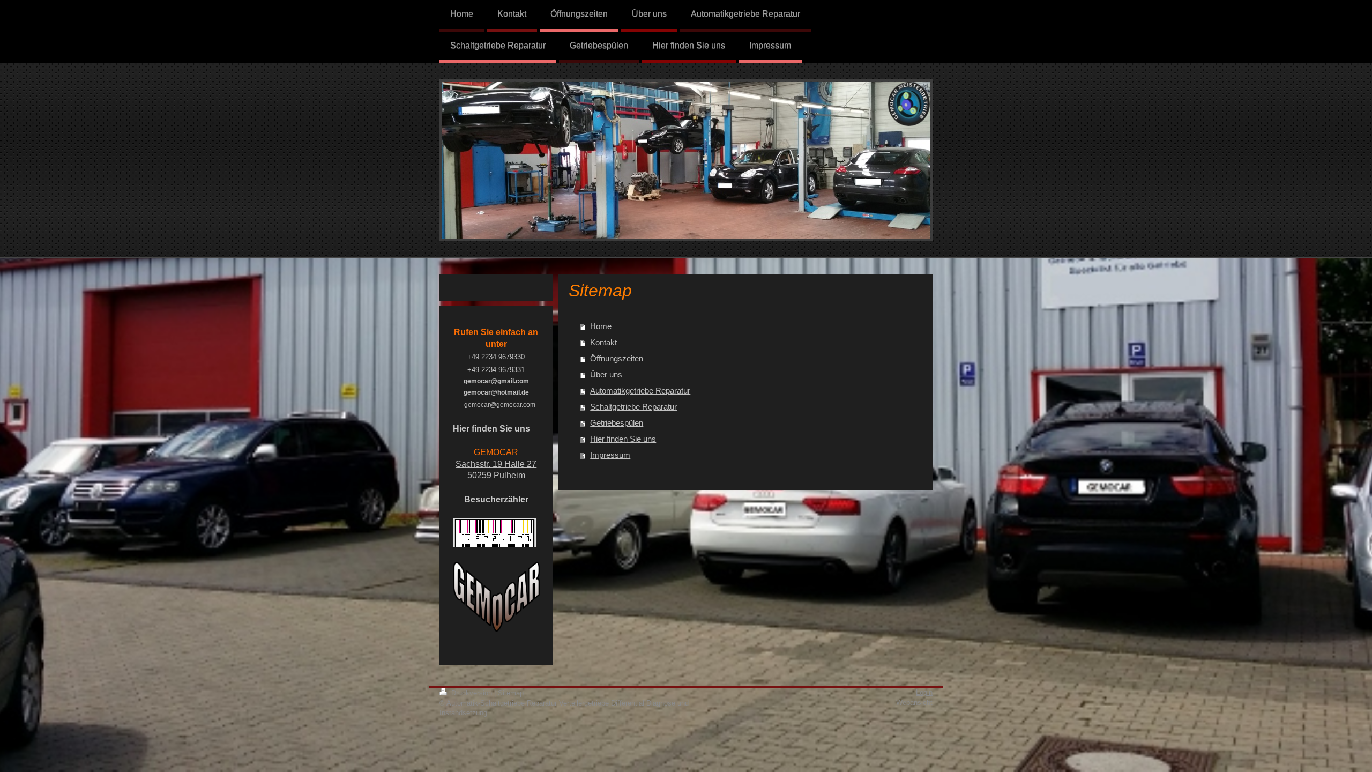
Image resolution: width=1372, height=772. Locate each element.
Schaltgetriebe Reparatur (633, 406)
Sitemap (511, 693)
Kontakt (603, 342)
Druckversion (471, 693)
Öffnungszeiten (616, 358)
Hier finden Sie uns (623, 438)
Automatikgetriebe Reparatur (640, 390)
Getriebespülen (616, 422)
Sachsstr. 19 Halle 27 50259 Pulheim (496, 464)
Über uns (606, 374)
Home (601, 326)
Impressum (610, 454)
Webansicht (914, 703)
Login (924, 692)
